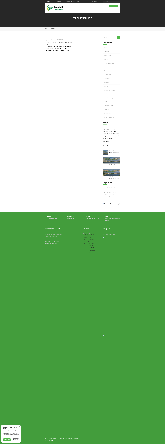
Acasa (68, 6)
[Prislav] (111, 172)
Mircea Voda (112, 150)
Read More (106, 141)
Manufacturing (108, 98)
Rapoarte (106, 109)
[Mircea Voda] (105, 152)
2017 (115, 187)
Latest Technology (109, 90)
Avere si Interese (109, 63)
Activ (105, 47)
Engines (105, 196)
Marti (105, 101)
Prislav (111, 176)
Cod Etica (107, 67)
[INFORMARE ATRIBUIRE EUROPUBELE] (86, 238)
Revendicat (107, 113)
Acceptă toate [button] (7, 439)
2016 (110, 187)
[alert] (11, 434)
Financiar (107, 78)
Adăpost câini (89, 6)
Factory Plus (107, 74)
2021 (117, 190)
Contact (98, 6)
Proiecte (81, 6)
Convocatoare (108, 71)
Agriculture (107, 55)
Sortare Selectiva (109, 117)
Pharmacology (108, 105)
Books (108, 192)
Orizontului (112, 164)
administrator (51, 40)
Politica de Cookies (67, 438)
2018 (104, 190)
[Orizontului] (111, 160)
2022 (104, 192)
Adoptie (106, 51)
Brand (114, 192)
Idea (110, 197)
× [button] (19, 426)
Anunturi (106, 59)
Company (112, 194)
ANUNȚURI (113, 6)
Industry (115, 196)
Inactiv (106, 86)
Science (105, 199)
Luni (105, 94)
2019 (108, 190)
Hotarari (106, 82)
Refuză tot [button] (15, 439)
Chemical (105, 194)
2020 (112, 190)
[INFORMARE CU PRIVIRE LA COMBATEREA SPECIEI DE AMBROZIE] (92, 243)
